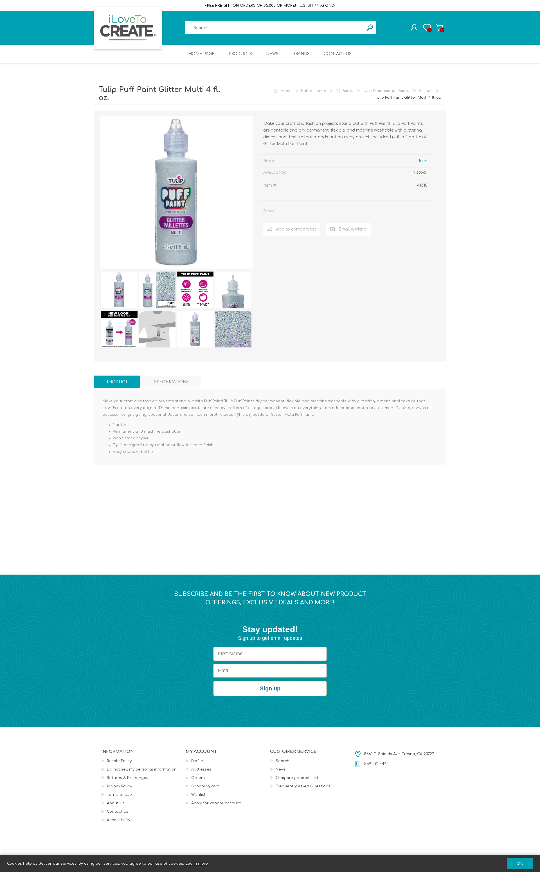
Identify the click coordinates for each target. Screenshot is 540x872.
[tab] (117, 382)
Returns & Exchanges (127, 778)
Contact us (117, 812)
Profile (197, 761)
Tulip (423, 161)
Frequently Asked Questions (303, 786)
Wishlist (198, 795)
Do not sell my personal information (142, 769)
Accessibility (118, 820)
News (281, 769)
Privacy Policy (119, 786)
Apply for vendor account (216, 803)
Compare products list (297, 778)
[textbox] (274, 27)
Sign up (270, 688)
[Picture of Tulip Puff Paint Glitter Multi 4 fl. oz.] (119, 290)
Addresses (201, 769)
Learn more (196, 864)
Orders (198, 778)
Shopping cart (439, 27)
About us (115, 803)
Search (282, 761)
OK (520, 863)
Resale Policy (119, 761)
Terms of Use (119, 795)
